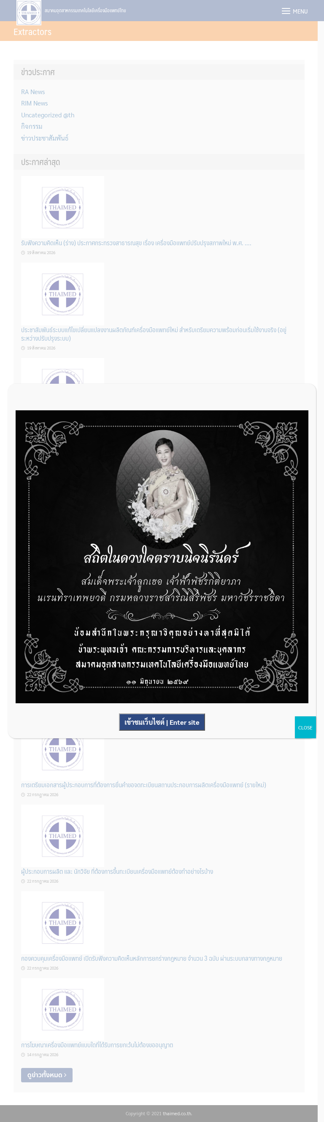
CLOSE (305, 727)
